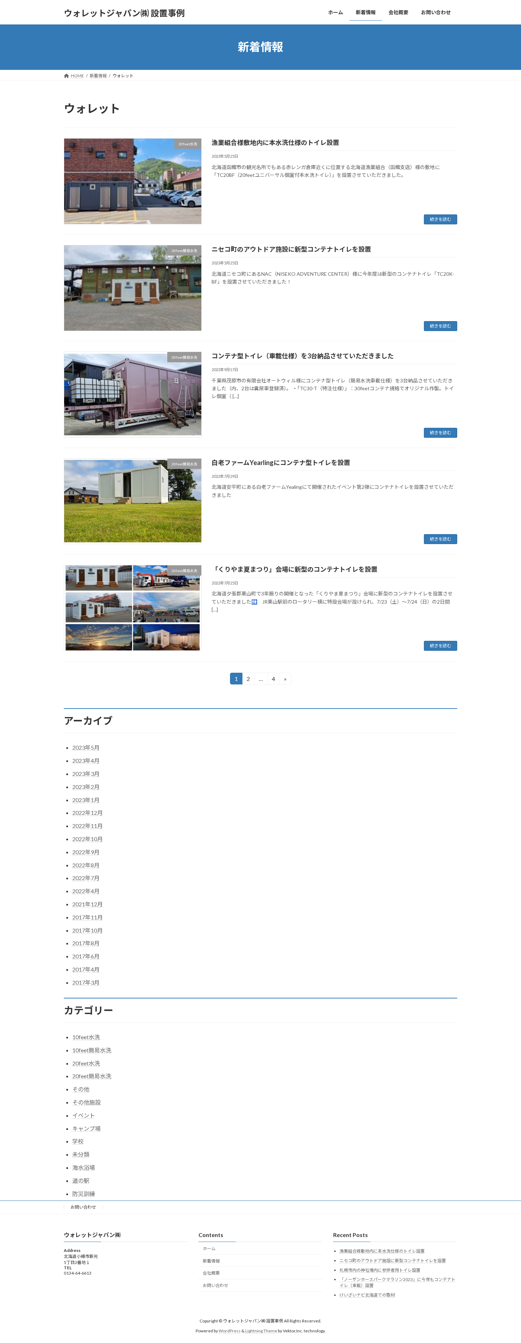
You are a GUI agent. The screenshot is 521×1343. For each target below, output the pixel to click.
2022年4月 (86, 891)
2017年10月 (87, 930)
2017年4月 (86, 969)
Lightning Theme (261, 1330)
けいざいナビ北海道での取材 (367, 1294)
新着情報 (211, 1260)
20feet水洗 (86, 1063)
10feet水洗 (86, 1037)
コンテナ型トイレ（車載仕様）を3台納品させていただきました (303, 356)
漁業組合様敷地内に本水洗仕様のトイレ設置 (275, 142)
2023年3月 (86, 773)
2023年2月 (86, 786)
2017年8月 (86, 943)
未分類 (80, 1154)
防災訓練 (83, 1193)
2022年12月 (87, 812)
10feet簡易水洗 (91, 1050)
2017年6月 (86, 956)
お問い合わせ (83, 1207)
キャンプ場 (86, 1128)
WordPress (230, 1330)
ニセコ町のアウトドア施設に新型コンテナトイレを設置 (291, 249)
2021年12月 (87, 904)
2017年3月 (86, 982)
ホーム (209, 1248)
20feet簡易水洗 (91, 1076)
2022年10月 (87, 838)
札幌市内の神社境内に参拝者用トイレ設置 (380, 1269)
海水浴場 (83, 1167)
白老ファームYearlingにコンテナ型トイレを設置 (281, 462)
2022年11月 (87, 825)
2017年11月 (87, 917)
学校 (78, 1141)
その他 (80, 1089)
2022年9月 (86, 852)
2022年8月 (86, 865)
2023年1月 (86, 799)
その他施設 (86, 1102)
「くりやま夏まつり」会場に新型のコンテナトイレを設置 (294, 569)
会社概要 (211, 1273)
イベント (83, 1115)
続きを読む (440, 219)
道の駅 (80, 1180)
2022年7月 (86, 877)
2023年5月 (86, 747)
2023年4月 (86, 760)
